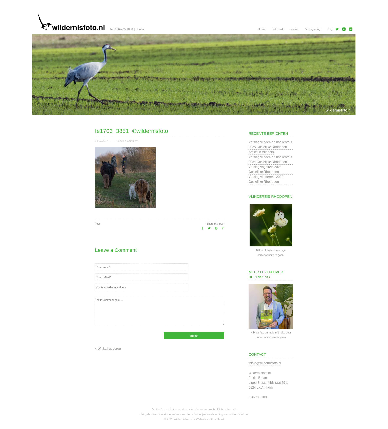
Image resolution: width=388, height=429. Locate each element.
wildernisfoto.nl (338, 110)
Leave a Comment (127, 140)
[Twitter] (337, 29)
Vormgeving (313, 29)
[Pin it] (215, 229)
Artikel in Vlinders (261, 152)
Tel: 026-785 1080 (121, 29)
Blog (329, 29)
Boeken (294, 29)
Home (262, 29)
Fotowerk (278, 29)
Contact (141, 29)
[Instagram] (351, 29)
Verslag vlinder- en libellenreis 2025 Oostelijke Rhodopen (270, 144)
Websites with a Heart (210, 419)
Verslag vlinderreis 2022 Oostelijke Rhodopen (266, 179)
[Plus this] (221, 229)
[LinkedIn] (344, 29)
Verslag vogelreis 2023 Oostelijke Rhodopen (265, 169)
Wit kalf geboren (109, 348)
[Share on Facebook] (201, 229)
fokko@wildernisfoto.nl (265, 363)
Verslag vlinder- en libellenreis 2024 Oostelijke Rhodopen (270, 159)
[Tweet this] (208, 229)
